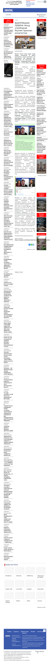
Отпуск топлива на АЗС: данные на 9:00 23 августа (8, 549)
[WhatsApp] (31, 245)
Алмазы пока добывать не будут (40, 114)
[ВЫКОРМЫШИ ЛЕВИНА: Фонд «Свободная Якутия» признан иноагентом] (25, 42)
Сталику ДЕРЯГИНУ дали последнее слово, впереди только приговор (14, 3)
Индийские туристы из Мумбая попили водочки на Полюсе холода (41, 100)
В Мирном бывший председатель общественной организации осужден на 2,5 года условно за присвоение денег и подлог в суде (8, 120)
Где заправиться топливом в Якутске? (8, 275)
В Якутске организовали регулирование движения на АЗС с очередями (8, 43)
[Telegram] (33, 245)
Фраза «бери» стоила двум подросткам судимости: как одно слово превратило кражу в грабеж (8, 327)
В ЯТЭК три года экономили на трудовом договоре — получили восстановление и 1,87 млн (8, 342)
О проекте (16, 631)
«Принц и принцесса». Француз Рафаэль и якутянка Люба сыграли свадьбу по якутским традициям (41, 148)
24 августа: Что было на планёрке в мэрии (8, 284)
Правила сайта (25, 631)
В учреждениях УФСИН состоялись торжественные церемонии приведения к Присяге (8, 264)
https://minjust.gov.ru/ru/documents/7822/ (12, 658)
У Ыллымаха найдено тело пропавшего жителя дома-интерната (7, 506)
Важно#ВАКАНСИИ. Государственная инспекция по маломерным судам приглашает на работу (9, 249)
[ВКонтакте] (29, 245)
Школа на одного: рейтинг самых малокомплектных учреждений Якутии (41, 121)
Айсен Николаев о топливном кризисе (8, 558)
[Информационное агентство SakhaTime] (8, 10)
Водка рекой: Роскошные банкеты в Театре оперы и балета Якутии (41, 72)
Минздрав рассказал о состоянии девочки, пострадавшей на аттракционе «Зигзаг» (8, 175)
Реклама (33, 631)
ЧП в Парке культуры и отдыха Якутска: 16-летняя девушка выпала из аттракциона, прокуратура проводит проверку (8, 491)
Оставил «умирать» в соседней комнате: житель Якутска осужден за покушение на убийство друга (8, 190)
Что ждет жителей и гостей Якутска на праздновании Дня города (8, 395)
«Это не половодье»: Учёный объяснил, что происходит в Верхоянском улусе (40, 83)
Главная (9, 631)
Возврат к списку (18, 272)
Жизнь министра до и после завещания (8, 133)
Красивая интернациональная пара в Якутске (42, 139)
